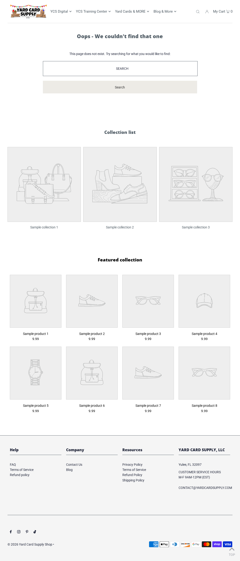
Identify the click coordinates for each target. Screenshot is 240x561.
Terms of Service (22, 470)
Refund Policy (132, 475)
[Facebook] (11, 532)
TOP (232, 554)
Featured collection (120, 260)
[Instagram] (18, 532)
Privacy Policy (132, 464)
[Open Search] (198, 11)
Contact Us (74, 464)
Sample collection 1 (44, 227)
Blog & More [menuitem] (163, 11)
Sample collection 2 (120, 227)
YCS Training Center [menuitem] (91, 11)
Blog (69, 470)
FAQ (13, 464)
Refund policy (20, 475)
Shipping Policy (133, 480)
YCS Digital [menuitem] (59, 11)
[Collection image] (44, 218)
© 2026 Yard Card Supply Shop (30, 544)
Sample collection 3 (196, 227)
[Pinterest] (27, 532)
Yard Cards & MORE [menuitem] (130, 11)
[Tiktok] (35, 532)
